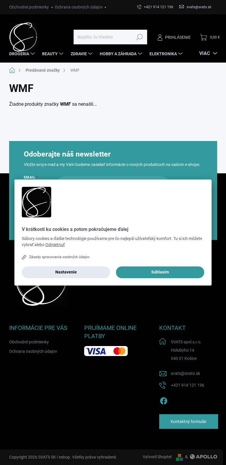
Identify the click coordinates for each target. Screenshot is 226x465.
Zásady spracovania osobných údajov (59, 257)
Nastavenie (66, 272)
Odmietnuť (55, 245)
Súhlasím (160, 272)
